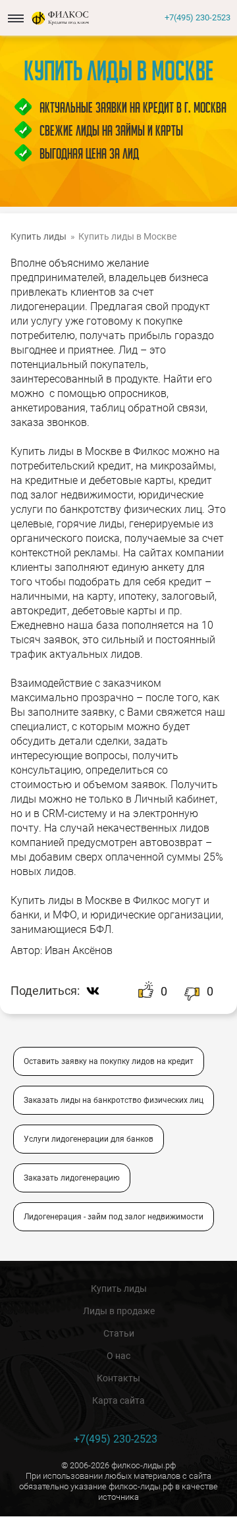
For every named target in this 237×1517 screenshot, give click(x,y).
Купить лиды (119, 1288)
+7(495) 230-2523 (197, 17)
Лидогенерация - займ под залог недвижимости (113, 1216)
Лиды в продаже (119, 1311)
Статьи (118, 1333)
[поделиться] (96, 991)
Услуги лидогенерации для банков (88, 1139)
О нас (118, 1355)
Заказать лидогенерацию (72, 1178)
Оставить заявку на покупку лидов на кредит (109, 1061)
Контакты (118, 1378)
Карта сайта (118, 1400)
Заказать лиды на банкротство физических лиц (113, 1100)
